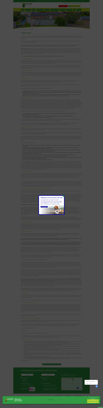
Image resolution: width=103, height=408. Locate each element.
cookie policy (50, 399)
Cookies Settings (100, 407)
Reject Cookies (93, 402)
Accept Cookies (93, 400)
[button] (96, 386)
